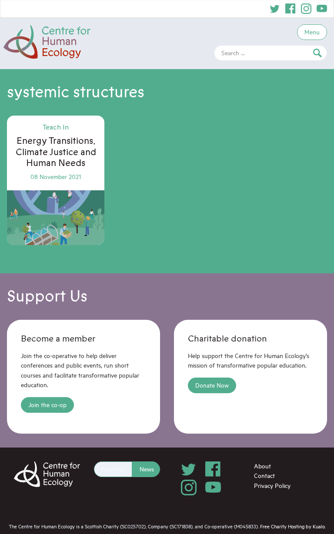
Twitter (275, 8)
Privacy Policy (272, 485)
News (147, 469)
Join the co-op (47, 405)
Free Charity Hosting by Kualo (292, 526)
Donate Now (212, 385)
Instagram (306, 8)
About (262, 466)
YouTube (322, 8)
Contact (264, 475)
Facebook (290, 8)
